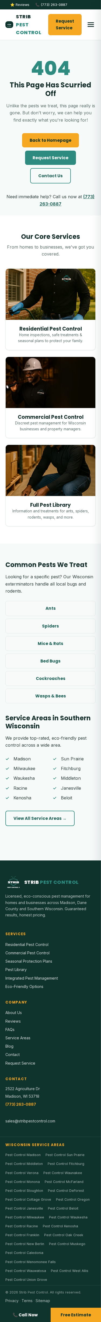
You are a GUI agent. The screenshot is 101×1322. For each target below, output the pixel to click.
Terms (27, 1300)
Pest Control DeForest (66, 1191)
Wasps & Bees (50, 696)
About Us (13, 1012)
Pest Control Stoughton (24, 1191)
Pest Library (16, 969)
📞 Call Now (25, 1315)
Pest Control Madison (23, 1155)
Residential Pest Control (26, 944)
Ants (51, 608)
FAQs (10, 1029)
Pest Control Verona (22, 1173)
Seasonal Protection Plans (28, 961)
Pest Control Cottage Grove (28, 1199)
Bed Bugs (50, 661)
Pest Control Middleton (24, 1164)
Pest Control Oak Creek (63, 1235)
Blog (9, 1046)
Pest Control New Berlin (24, 1244)
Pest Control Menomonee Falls (30, 1262)
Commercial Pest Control (27, 953)
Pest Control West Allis (69, 1271)
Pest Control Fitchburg (66, 1164)
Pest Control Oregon (73, 1199)
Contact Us (50, 176)
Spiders (50, 626)
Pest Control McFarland (64, 1182)
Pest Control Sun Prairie (65, 1155)
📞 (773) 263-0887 (51, 5)
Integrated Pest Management (31, 978)
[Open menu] (91, 25)
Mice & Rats (50, 643)
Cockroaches (50, 678)
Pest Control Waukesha (68, 1217)
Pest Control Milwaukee (24, 1217)
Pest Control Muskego (67, 1244)
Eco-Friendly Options (24, 986)
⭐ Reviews (19, 5)
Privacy (12, 1300)
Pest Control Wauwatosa (25, 1271)
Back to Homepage (50, 140)
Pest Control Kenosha (60, 1226)
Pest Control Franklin (22, 1235)
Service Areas (17, 1038)
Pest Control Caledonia (24, 1253)
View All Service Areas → (40, 818)
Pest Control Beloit (63, 1208)
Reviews (13, 1021)
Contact (12, 1054)
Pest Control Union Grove (26, 1280)
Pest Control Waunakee (62, 1173)
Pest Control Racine (21, 1226)
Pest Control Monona (22, 1182)
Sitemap (43, 1300)
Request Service (65, 24)
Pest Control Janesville (24, 1208)
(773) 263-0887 (20, 1104)
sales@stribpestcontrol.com (30, 1121)
